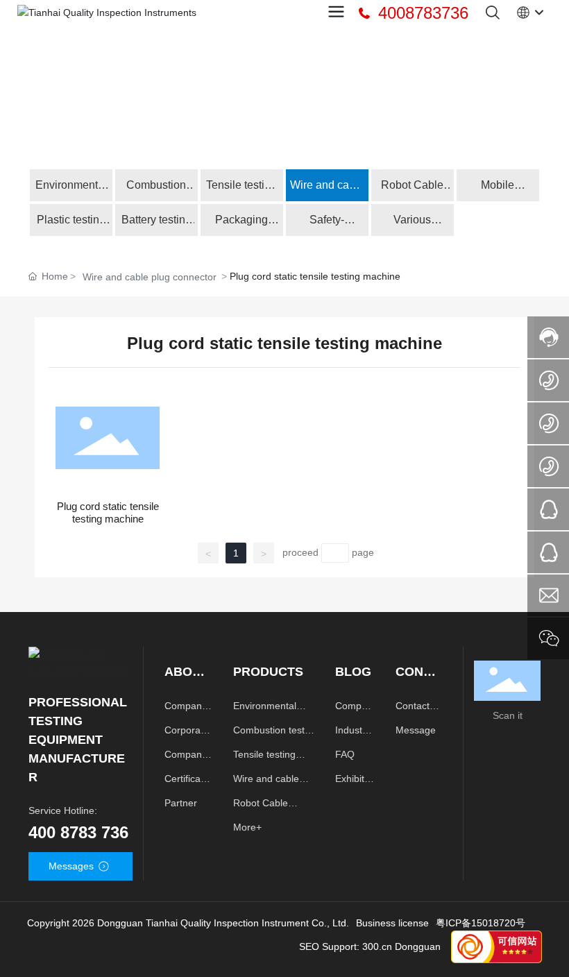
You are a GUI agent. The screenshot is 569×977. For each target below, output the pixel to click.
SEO (309, 946)
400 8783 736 (78, 832)
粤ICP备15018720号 (480, 922)
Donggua (415, 946)
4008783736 (420, 12)
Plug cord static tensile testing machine (108, 512)
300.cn (377, 946)
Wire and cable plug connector (149, 276)
